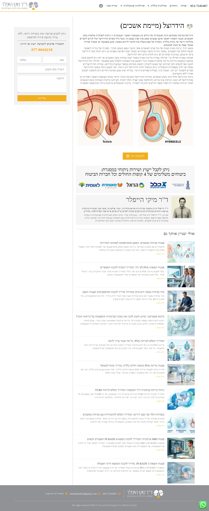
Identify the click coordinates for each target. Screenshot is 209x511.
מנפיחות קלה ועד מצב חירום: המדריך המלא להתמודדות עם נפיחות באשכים (123, 414)
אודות (184, 5)
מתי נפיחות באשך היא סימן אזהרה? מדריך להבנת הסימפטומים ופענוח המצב (123, 292)
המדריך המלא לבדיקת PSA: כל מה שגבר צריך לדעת (136, 340)
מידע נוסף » (160, 254)
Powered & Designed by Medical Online (117, 505)
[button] (135, 156)
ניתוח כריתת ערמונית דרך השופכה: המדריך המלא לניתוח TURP (129, 390)
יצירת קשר (112, 5)
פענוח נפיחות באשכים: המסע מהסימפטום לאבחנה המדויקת (132, 242)
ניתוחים (174, 5)
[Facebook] (101, 6)
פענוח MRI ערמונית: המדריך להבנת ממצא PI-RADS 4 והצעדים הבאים (125, 439)
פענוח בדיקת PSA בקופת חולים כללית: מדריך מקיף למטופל (132, 365)
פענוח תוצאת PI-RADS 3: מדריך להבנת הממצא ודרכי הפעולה (130, 463)
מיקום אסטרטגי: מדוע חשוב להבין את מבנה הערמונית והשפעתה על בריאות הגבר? (120, 316)
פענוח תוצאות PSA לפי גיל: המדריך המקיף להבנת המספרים (132, 267)
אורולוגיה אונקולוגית (134, 5)
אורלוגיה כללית (159, 5)
